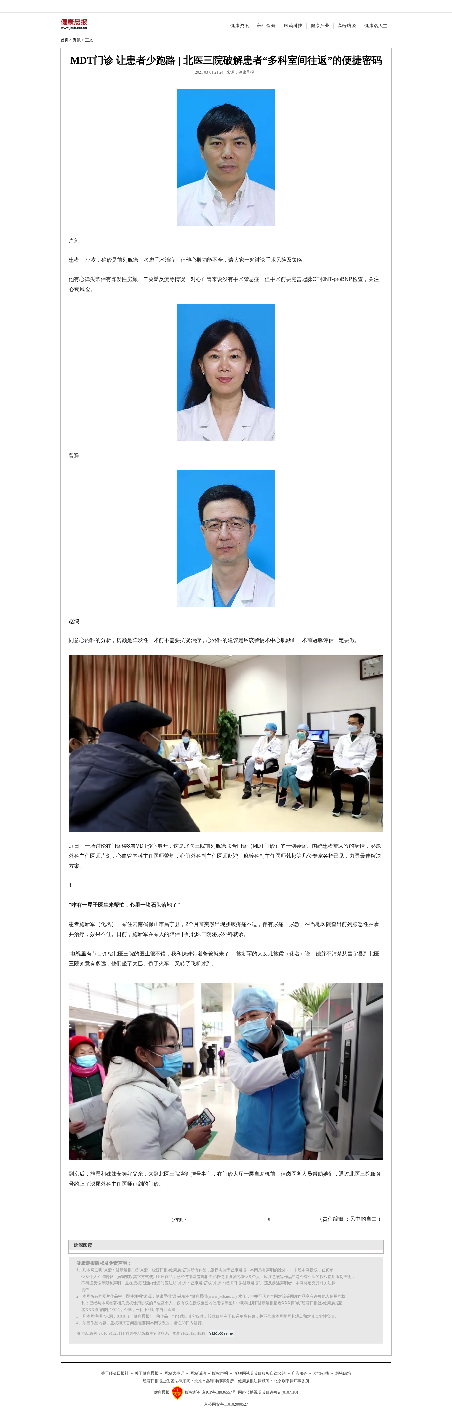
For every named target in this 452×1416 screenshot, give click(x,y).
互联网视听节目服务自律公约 (260, 1373)
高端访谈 (347, 25)
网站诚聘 (198, 1373)
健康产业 (320, 25)
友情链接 (321, 1373)
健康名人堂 (375, 25)
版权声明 (220, 1373)
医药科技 (293, 25)
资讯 (77, 40)
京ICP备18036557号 (219, 1392)
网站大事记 (174, 1373)
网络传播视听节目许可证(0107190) (268, 1392)
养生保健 (266, 25)
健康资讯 (239, 25)
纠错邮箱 (343, 1373)
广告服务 (299, 1373)
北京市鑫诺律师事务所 (214, 1381)
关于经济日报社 (115, 1373)
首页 (64, 40)
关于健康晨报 (146, 1373)
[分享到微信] (196, 1219)
